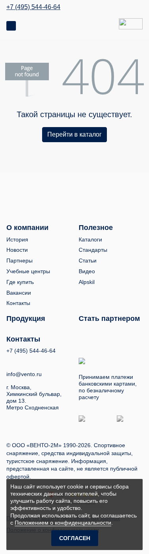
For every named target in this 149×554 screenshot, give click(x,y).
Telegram (39, 361)
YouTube (24, 361)
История (17, 239)
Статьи (88, 260)
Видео (87, 271)
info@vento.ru (24, 374)
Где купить (20, 282)
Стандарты (93, 250)
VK (10, 361)
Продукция (25, 318)
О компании (27, 228)
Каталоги (90, 239)
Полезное (96, 228)
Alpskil (87, 282)
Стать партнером (109, 318)
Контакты (18, 303)
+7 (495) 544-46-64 (33, 7)
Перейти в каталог (74, 134)
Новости (17, 250)
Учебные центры (28, 271)
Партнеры (19, 260)
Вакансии (18, 293)
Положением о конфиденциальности (63, 522)
